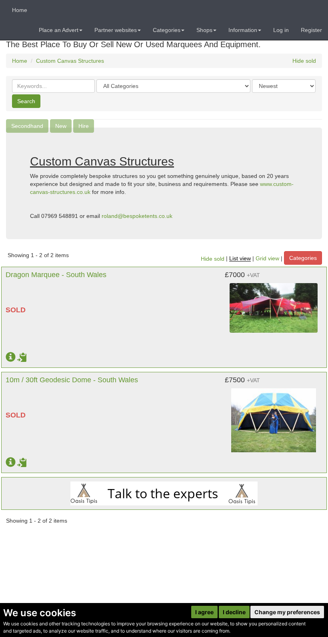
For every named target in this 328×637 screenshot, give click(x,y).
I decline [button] (234, 612)
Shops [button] (204, 30)
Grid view (267, 259)
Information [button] (242, 30)
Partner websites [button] (115, 30)
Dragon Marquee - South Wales (56, 275)
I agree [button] (204, 612)
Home (19, 10)
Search (26, 101)
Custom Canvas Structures (70, 61)
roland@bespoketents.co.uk (137, 216)
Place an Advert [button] (58, 30)
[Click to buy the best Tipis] (164, 493)
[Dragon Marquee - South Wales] (274, 304)
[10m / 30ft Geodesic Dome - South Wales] (274, 416)
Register (311, 30)
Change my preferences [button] (287, 612)
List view (240, 259)
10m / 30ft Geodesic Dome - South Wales (72, 380)
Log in (281, 30)
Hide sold (304, 61)
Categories (303, 258)
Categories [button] (166, 30)
